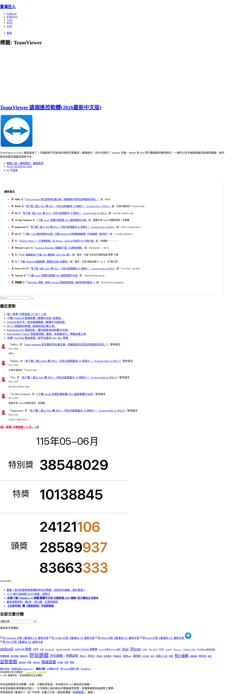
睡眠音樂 (22, 662)
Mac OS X (153, 649)
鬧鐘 (72, 662)
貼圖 (66, 662)
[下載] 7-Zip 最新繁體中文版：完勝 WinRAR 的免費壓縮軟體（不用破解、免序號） (65, 234)
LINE (144, 649)
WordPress (86, 669)
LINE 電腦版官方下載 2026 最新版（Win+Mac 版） (44, 254)
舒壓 (29, 662)
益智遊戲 (8, 661)
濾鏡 (171, 656)
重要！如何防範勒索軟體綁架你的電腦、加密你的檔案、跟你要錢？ (46, 590)
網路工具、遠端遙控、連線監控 (25, 163)
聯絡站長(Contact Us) (22, 669)
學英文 (91, 656)
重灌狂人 (8, 6)
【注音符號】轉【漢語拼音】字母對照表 (30, 605)
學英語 (99, 656)
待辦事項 (107, 656)
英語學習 (36, 662)
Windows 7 (177, 649)
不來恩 (14, 170)
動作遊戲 (15, 656)
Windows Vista (189, 649)
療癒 (209, 656)
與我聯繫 (78, 692)
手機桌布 (117, 656)
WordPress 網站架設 (206, 649)
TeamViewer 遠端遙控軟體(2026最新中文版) (50, 107)
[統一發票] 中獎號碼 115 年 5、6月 (26, 314)
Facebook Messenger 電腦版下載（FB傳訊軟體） (58, 248)
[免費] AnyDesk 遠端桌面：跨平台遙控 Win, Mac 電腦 (37, 338)
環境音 (202, 656)
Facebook (49, 649)
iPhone (135, 649)
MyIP (10, 22)
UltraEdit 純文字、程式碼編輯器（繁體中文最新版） (37, 322)
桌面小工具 (161, 656)
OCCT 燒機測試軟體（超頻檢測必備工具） (32, 326)
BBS (42, 649)
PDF (161, 649)
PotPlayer (12, 13)
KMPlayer (12, 16)
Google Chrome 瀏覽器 (84, 649)
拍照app (127, 656)
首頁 (9, 33)
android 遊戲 (23, 649)
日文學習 (145, 656)
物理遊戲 (193, 656)
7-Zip (9, 19)
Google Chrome (63, 649)
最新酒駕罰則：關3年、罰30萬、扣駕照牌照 (32, 602)
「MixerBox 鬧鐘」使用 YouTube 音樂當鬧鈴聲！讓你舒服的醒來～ (60, 282)
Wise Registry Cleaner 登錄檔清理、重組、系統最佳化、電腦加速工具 (46, 334)
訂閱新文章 (52, 669)
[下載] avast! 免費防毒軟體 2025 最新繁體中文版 (61, 220)
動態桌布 (24, 656)
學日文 (83, 656)
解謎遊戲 (49, 662)
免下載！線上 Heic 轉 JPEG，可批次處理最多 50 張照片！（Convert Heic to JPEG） (67, 206)
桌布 (152, 656)
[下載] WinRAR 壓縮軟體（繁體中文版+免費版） (43, 261)
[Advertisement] (59, 74)
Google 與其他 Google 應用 (110, 649)
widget (169, 649)
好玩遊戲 (39, 655)
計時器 (60, 662)
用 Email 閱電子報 (69, 669)
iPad (125, 649)
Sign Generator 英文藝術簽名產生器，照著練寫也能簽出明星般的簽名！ (62, 199)
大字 (9, 26)
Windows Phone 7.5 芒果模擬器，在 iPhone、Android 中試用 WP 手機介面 (56, 241)
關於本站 (4, 669)
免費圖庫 (4, 656)
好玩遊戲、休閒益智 (64, 656)
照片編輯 (181, 656)
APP (35, 649)
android (6, 648)
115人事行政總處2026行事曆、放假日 (28, 594)
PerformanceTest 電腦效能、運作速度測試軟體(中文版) (38, 330)
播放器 (137, 656)
